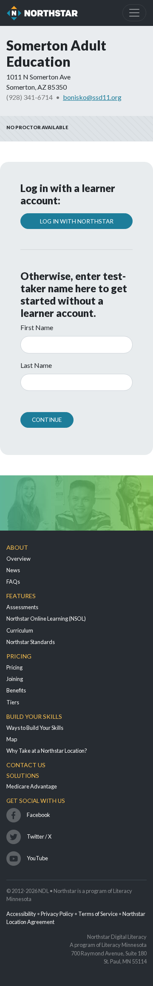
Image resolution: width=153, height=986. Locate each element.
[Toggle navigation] (134, 12)
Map (11, 739)
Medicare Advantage (31, 786)
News (13, 570)
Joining (14, 678)
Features (21, 595)
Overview (18, 558)
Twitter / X (39, 836)
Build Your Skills (34, 716)
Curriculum (19, 630)
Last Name (36, 365)
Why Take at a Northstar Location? (46, 750)
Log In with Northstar (76, 221)
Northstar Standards (30, 641)
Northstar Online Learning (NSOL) (46, 618)
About (17, 547)
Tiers (12, 702)
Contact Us (25, 764)
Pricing (18, 656)
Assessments (22, 607)
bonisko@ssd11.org (92, 97)
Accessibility (21, 913)
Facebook (38, 814)
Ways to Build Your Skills (34, 727)
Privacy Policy (57, 913)
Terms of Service (98, 913)
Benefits (16, 690)
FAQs (13, 581)
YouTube (37, 858)
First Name (36, 327)
